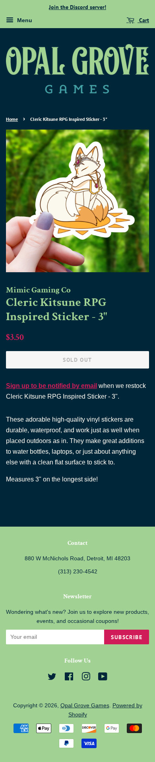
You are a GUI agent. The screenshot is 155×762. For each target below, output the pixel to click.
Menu (23, 20)
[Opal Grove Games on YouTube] (102, 678)
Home (12, 119)
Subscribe (126, 637)
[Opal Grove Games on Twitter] (52, 678)
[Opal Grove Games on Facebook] (69, 678)
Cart (143, 20)
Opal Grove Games (84, 706)
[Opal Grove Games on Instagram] (85, 678)
